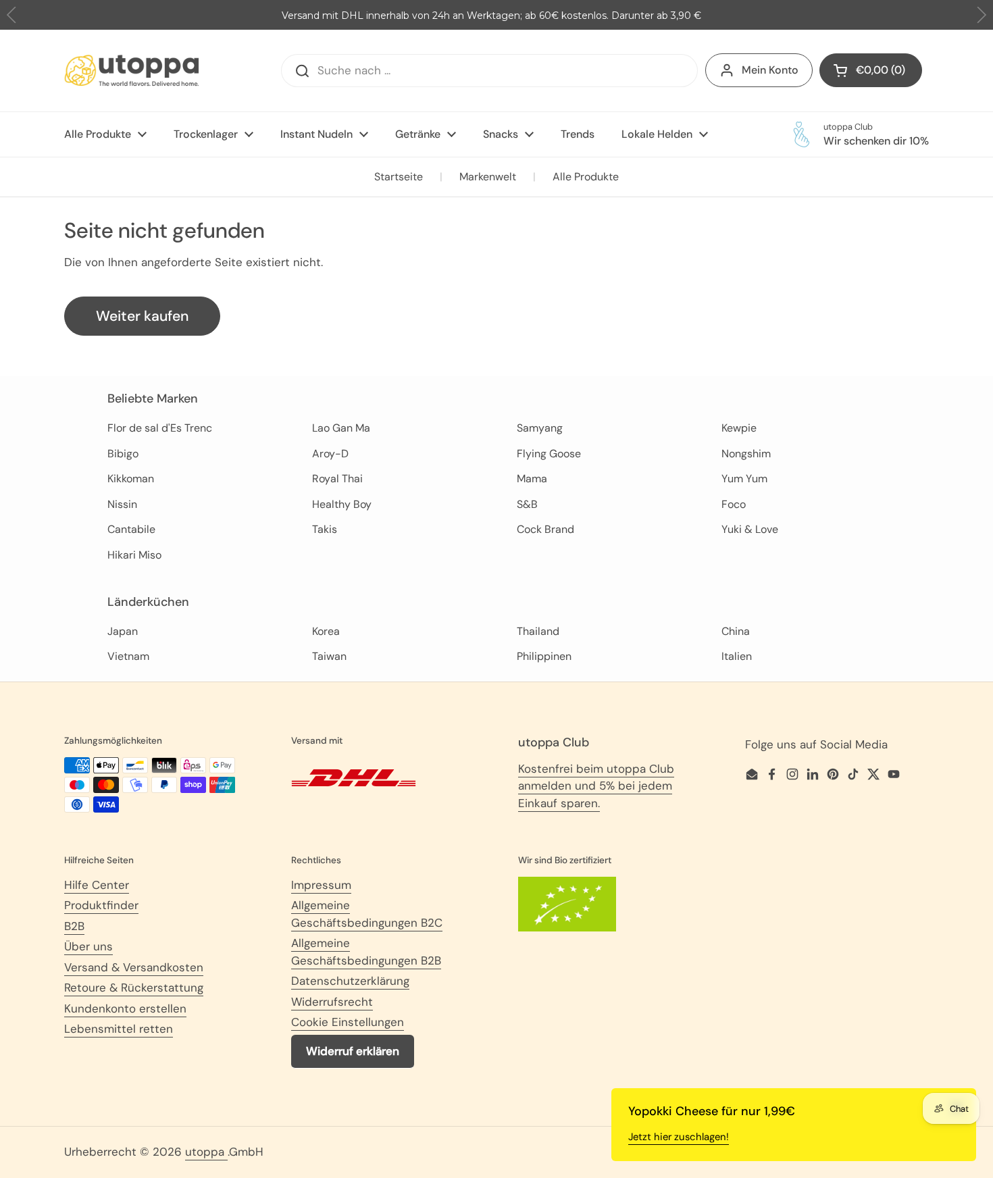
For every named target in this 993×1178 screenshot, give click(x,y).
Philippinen (544, 656)
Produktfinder (101, 905)
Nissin (122, 504)
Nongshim (746, 453)
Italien (736, 656)
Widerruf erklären (352, 1051)
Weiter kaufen (142, 316)
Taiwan (329, 656)
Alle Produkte (586, 177)
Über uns (88, 946)
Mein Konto (770, 70)
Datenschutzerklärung (350, 980)
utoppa (206, 1151)
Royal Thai (337, 478)
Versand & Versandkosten (133, 967)
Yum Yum (744, 478)
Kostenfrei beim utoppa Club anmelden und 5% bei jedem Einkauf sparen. (596, 786)
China (735, 631)
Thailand (538, 631)
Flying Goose (549, 453)
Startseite (398, 177)
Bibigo (122, 453)
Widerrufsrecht (332, 1001)
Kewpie (739, 428)
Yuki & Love (749, 529)
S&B (527, 504)
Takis (324, 529)
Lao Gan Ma (341, 428)
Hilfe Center (96, 884)
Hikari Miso (134, 555)
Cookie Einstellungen (347, 1022)
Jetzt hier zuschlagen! (678, 1137)
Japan (122, 631)
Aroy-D (330, 453)
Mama (532, 478)
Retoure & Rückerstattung (133, 987)
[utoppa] (131, 70)
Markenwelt (487, 177)
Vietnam (128, 656)
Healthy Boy (342, 504)
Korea (326, 631)
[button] (981, 15)
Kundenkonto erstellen (125, 1008)
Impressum (321, 884)
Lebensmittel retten (118, 1028)
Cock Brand (545, 529)
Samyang (540, 428)
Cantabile (131, 529)
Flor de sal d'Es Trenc (159, 428)
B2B (74, 926)
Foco (733, 504)
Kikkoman (130, 478)
